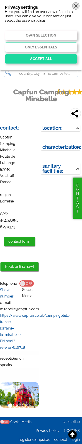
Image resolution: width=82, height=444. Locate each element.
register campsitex (34, 439)
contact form (19, 241)
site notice (71, 422)
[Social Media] (29, 283)
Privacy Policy (47, 430)
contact (60, 439)
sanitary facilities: (52, 168)
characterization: (61, 147)
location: (52, 128)
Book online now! (19, 266)
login (76, 439)
